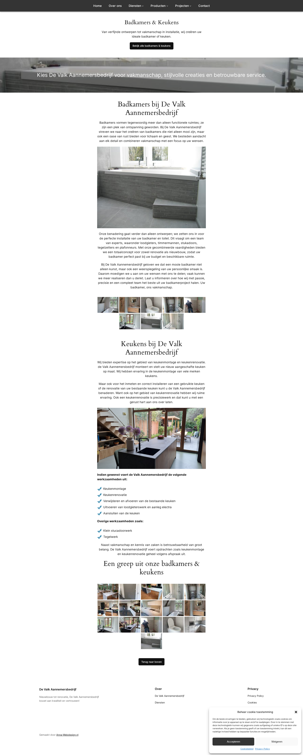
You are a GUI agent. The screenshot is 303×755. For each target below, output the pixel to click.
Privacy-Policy (262, 748)
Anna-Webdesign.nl (67, 734)
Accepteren (233, 741)
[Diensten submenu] (143, 6)
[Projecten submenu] (190, 6)
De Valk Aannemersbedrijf (57, 689)
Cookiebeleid (246, 748)
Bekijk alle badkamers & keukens (152, 45)
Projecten (182, 6)
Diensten (135, 6)
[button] (296, 712)
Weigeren (276, 741)
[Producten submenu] (167, 6)
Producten (158, 6)
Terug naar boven (151, 661)
